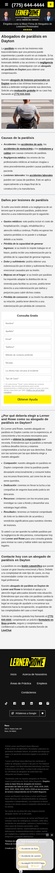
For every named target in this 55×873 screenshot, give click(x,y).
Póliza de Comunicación (14, 844)
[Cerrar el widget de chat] (52, 835)
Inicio (13, 674)
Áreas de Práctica (20, 683)
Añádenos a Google (26, 713)
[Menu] (6, 4)
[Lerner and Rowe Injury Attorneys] (28, 662)
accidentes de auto (31, 144)
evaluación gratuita (24, 90)
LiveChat (6, 630)
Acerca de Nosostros (34, 674)
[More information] (42, 713)
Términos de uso (11, 841)
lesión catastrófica (32, 566)
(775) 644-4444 (28, 5)
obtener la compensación (27, 439)
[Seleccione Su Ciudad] (51, 4)
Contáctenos (28, 692)
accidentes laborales (41, 175)
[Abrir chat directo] (47, 835)
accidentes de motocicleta (18, 148)
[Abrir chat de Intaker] (20, 871)
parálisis (9, 48)
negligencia (46, 62)
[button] (7, 703)
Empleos (42, 683)
